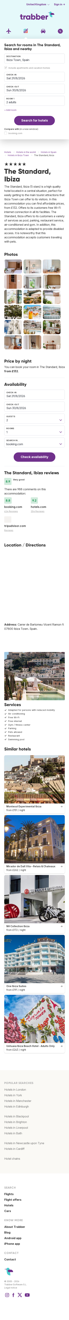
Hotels (8, 1205)
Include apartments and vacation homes (29, 68)
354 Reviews (37, 511)
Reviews (8, 530)
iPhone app (12, 1243)
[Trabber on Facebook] (13, 1297)
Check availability (34, 457)
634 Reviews (11, 511)
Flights (9, 1194)
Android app (12, 1238)
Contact (10, 1259)
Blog (7, 1232)
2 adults (11, 102)
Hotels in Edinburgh (16, 1106)
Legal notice (10, 1287)
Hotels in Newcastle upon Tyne (24, 1143)
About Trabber (14, 1227)
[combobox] (34, 58)
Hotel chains (12, 1158)
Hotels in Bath (13, 1133)
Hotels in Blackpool (16, 1116)
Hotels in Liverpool (16, 1127)
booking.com (15, 133)
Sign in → (59, 4)
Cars (7, 1211)
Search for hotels (34, 120)
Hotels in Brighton (15, 1122)
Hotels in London (15, 1089)
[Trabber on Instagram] (7, 1297)
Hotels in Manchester (17, 1101)
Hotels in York (13, 1095)
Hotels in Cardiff (14, 1149)
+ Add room (10, 110)
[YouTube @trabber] (26, 1297)
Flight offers (12, 1199)
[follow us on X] (20, 1297)
